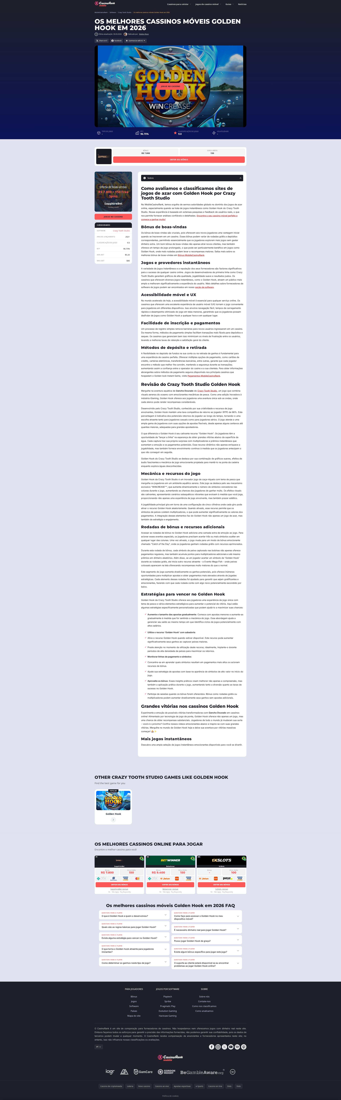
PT (97, 1047)
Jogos (134, 1001)
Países (134, 1011)
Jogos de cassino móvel (207, 4)
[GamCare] (143, 1072)
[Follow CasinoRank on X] (224, 1047)
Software (134, 1006)
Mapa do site (133, 1015)
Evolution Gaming (168, 1011)
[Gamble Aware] (203, 1072)
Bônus (134, 996)
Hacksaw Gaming (168, 1015)
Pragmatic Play (167, 1006)
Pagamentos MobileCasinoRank (204, 375)
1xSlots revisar (221, 889)
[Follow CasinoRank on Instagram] (218, 1047)
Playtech (167, 996)
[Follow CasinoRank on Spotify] (237, 1047)
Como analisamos (204, 1011)
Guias (228, 4)
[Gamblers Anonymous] (124, 1072)
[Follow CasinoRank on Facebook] (211, 1047)
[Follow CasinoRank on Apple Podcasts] (243, 1047)
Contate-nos (204, 1001)
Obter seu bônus (179, 159)
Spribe (167, 1001)
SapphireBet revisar (119, 889)
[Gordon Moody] (166, 1072)
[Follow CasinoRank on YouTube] (231, 1047)
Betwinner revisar (170, 889)
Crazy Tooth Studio (121, 230)
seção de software (204, 287)
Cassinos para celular (178, 4)
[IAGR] (110, 1072)
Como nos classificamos (204, 1006)
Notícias (242, 4)
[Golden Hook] (113, 807)
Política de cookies (170, 1096)
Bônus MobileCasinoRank (191, 255)
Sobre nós (204, 996)
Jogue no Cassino (170, 86)
